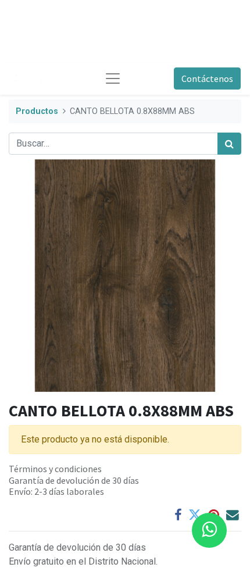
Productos (37, 111)
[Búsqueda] (229, 144)
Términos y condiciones (55, 468)
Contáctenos (207, 78)
